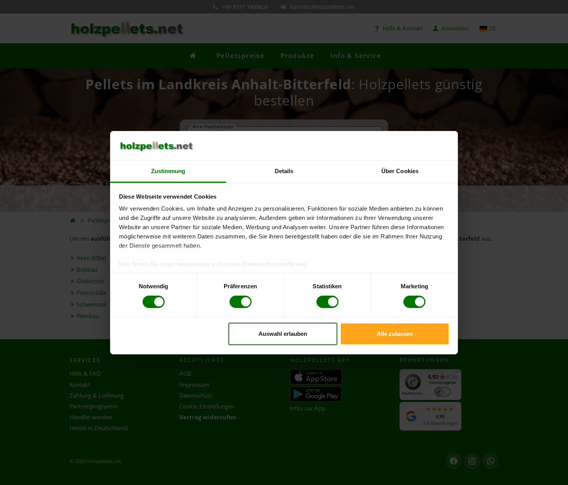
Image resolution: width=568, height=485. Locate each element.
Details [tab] (284, 171)
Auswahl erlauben (282, 333)
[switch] (241, 302)
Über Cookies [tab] (399, 171)
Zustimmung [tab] (168, 171)
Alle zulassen (395, 333)
